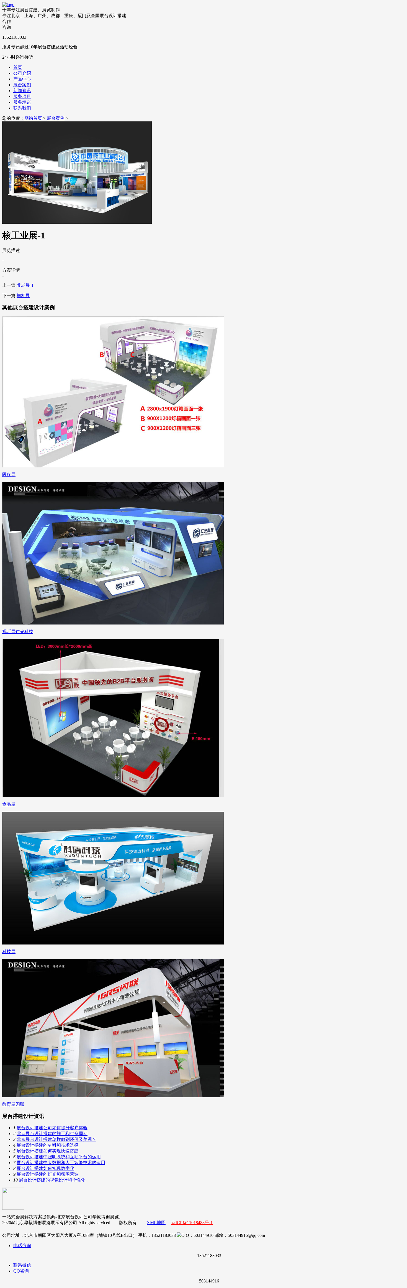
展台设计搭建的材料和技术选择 (48, 1145)
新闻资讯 (22, 90)
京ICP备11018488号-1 (192, 1222)
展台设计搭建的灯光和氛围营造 (48, 1174)
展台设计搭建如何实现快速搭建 (48, 1151)
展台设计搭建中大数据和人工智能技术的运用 (61, 1162)
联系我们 (22, 108)
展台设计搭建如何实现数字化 (45, 1168)
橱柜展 (23, 295)
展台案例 (22, 84)
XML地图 (156, 1222)
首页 (17, 67)
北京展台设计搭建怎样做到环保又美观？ (56, 1139)
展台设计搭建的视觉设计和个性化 (52, 1180)
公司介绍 (22, 73)
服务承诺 (22, 102)
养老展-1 (25, 285)
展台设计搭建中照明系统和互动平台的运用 (59, 1156)
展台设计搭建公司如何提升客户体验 (52, 1127)
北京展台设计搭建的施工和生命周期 (52, 1133)
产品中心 (22, 79)
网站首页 (33, 118)
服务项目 (22, 96)
